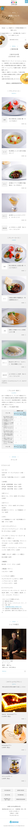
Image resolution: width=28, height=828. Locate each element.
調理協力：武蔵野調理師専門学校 (14, 83)
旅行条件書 (7, 795)
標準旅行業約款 (20, 790)
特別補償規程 (21, 795)
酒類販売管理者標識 (20, 799)
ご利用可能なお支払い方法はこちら (13, 606)
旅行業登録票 (7, 790)
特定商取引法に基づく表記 (7, 799)
